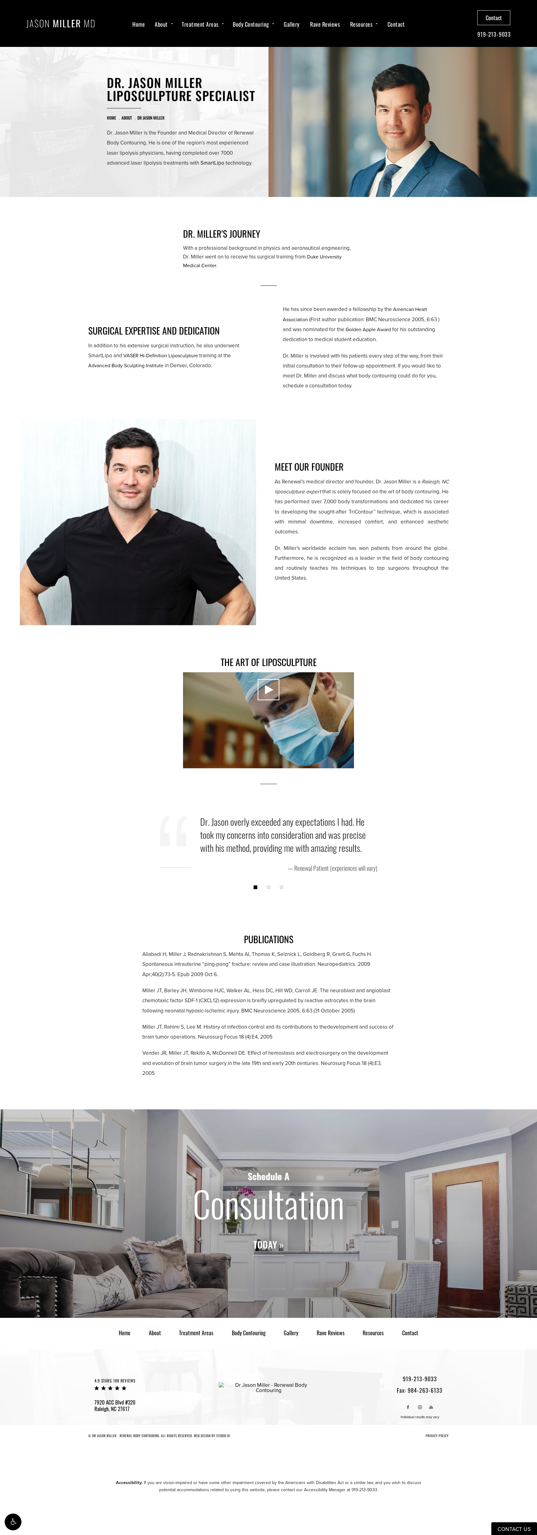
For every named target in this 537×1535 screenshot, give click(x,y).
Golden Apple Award (368, 330)
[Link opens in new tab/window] (408, 1407)
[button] (13, 1522)
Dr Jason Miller (150, 118)
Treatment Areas (200, 24)
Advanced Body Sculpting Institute (125, 366)
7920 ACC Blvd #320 (114, 1405)
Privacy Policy (437, 1435)
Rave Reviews (325, 24)
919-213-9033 (364, 1489)
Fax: (420, 1390)
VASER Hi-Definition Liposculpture (160, 356)
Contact (396, 24)
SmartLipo (212, 163)
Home (138, 24)
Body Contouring (251, 24)
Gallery (292, 24)
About (161, 24)
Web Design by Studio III (212, 1435)
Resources (361, 24)
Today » (268, 1245)
